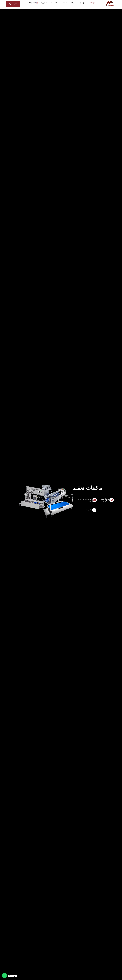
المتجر (65, 2)
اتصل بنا (44, 2)
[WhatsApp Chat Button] (4, 975)
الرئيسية (91, 2)
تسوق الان (88, 509)
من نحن (82, 2)
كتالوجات (53, 2)
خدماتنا (73, 2)
